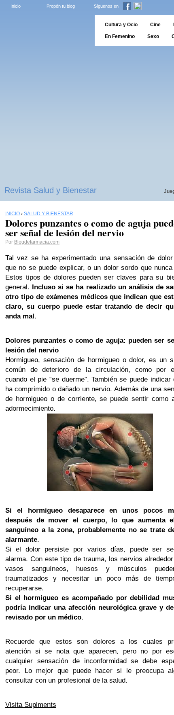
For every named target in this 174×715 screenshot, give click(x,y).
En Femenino (120, 36)
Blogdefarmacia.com (36, 242)
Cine (155, 25)
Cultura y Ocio (121, 25)
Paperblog (44, 30)
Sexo (153, 36)
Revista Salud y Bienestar (50, 190)
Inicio (16, 6)
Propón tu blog (61, 6)
